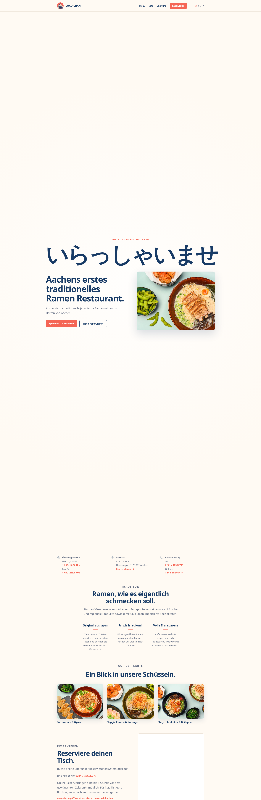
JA (203, 6)
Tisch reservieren (93, 323)
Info (151, 5)
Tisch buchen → (174, 572)
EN (199, 6)
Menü (142, 5)
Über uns (161, 5)
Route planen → (125, 568)
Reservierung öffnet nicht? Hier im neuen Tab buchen (85, 798)
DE (196, 6)
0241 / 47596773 (174, 565)
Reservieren (178, 5)
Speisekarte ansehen (61, 323)
